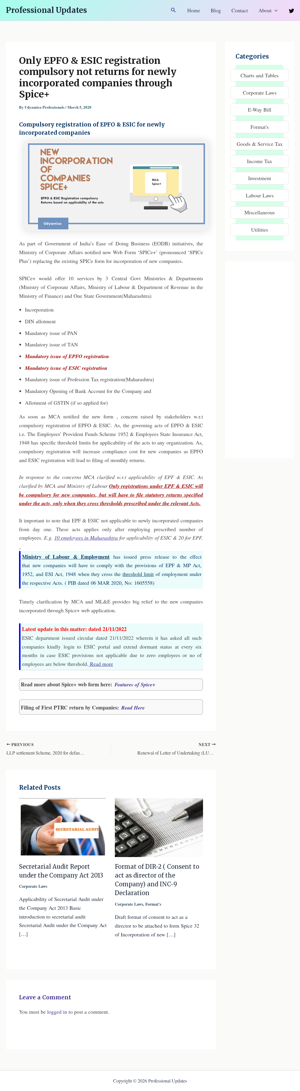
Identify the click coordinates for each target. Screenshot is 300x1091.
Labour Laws (260, 195)
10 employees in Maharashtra (86, 537)
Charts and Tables (260, 75)
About (265, 10)
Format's (153, 904)
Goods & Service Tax (260, 143)
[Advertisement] (260, 360)
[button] (173, 10)
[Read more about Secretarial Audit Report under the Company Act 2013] (63, 826)
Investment (259, 178)
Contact (239, 10)
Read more (100, 663)
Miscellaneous (259, 212)
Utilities (259, 229)
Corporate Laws (33, 886)
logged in (57, 1011)
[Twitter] (291, 10)
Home (193, 10)
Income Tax (259, 161)
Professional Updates (46, 10)
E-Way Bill (259, 109)
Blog (216, 10)
